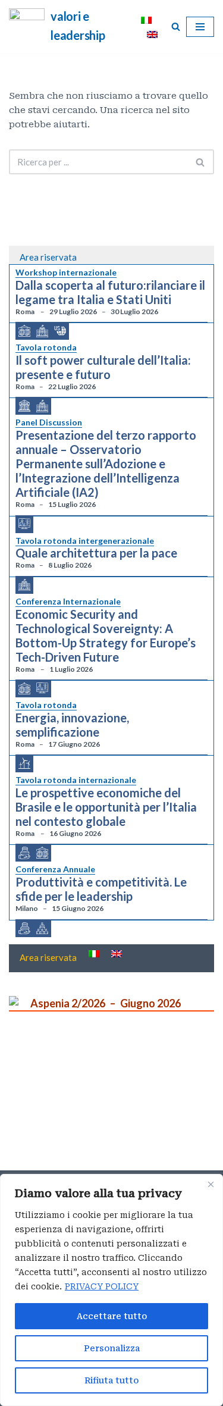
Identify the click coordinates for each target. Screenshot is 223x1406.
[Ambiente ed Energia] (24, 763)
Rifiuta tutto (111, 1380)
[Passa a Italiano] (146, 19)
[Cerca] (175, 26)
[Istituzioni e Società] (42, 331)
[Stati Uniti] (60, 330)
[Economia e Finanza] (24, 853)
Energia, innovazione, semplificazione (72, 724)
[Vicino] (210, 1184)
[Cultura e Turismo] (24, 406)
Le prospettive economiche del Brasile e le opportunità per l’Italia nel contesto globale (106, 806)
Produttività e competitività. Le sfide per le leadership (101, 889)
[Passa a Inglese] (152, 33)
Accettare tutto (112, 1316)
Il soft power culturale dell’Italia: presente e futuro (103, 367)
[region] (111, 1290)
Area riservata (48, 257)
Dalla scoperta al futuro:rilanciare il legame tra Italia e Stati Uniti (110, 292)
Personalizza (112, 1348)
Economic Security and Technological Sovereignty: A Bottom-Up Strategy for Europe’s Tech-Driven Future (105, 635)
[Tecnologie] (24, 524)
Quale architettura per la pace (96, 553)
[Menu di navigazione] (200, 27)
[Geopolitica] (24, 331)
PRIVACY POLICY (102, 1286)
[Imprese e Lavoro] (42, 928)
